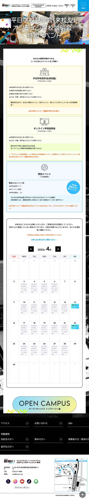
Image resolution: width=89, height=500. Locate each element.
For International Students (38, 5)
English (54, 5)
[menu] (83, 5)
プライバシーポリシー (22, 487)
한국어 (61, 5)
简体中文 (73, 5)
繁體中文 (67, 5)
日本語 (48, 5)
